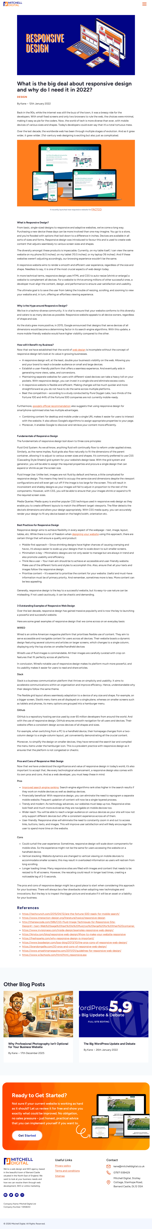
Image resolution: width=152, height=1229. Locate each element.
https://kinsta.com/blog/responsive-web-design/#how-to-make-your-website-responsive (74, 934)
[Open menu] (144, 4)
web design (79, 349)
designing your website (85, 534)
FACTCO (96, 209)
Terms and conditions (67, 1170)
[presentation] (38, 1014)
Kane (23, 103)
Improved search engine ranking (40, 787)
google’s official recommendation (52, 406)
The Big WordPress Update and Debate (109, 1043)
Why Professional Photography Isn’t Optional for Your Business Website (38, 1045)
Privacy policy (63, 1165)
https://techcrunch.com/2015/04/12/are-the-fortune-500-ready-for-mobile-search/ (70, 913)
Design (22, 96)
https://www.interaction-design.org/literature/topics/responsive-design (63, 917)
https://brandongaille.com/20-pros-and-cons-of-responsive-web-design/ (64, 946)
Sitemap (60, 1175)
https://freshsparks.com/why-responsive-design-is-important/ (58, 938)
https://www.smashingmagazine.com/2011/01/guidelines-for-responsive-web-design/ (71, 950)
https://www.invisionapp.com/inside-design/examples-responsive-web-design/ (68, 930)
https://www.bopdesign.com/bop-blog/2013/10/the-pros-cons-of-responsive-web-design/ (74, 942)
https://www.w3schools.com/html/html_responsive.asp (54, 954)
